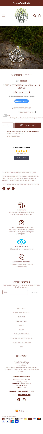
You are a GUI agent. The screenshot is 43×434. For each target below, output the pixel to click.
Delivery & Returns (21, 321)
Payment (21, 325)
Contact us (21, 317)
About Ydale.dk (21, 308)
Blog (21, 347)
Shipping (18, 96)
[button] (3, 16)
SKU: (17, 81)
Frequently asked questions (21, 313)
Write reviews (21, 158)
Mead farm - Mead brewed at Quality (21, 338)
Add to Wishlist (22, 101)
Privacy (21, 330)
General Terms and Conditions (21, 342)
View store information (13, 136)
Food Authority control (21, 334)
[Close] (40, 2)
